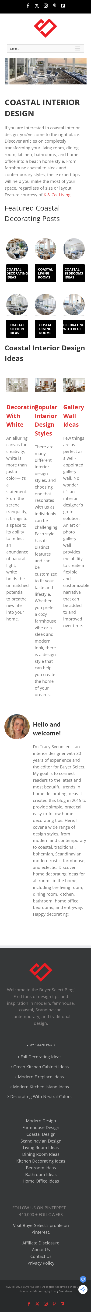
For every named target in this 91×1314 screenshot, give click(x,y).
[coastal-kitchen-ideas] (17, 296)
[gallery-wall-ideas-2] (74, 380)
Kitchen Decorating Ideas (40, 1161)
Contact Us (41, 1256)
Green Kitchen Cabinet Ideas (41, 1066)
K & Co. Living (57, 195)
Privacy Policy (41, 1263)
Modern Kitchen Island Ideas (41, 1086)
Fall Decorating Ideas (41, 1056)
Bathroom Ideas (41, 1174)
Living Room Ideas (41, 1147)
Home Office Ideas (41, 1181)
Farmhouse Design (40, 1127)
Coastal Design (41, 1134)
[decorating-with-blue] (74, 296)
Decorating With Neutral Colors (41, 1096)
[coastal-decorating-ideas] (17, 240)
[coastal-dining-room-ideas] (45, 296)
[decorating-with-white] (17, 380)
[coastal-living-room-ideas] (45, 240)
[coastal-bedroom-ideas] (74, 240)
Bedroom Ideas (41, 1167)
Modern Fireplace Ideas (41, 1076)
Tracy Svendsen (61, 1291)
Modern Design (41, 1120)
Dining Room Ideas (41, 1154)
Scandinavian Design (41, 1141)
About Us (41, 1249)
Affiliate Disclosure (40, 1243)
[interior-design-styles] (45, 380)
